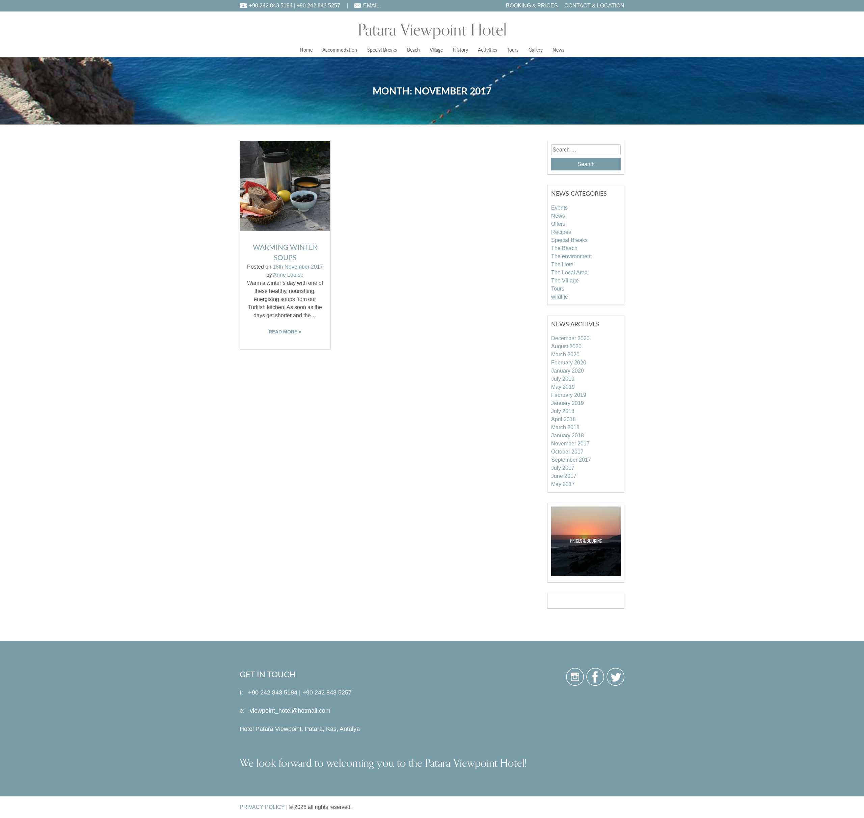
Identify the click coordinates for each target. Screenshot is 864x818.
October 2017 (567, 452)
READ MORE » (285, 331)
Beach (413, 49)
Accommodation (339, 49)
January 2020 (567, 371)
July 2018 (562, 411)
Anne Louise (288, 275)
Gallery (536, 49)
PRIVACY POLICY (262, 807)
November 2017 (570, 443)
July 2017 (562, 468)
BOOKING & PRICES (532, 5)
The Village (565, 280)
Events (559, 208)
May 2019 (563, 387)
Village (436, 49)
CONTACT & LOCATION (594, 5)
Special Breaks (382, 49)
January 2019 (567, 403)
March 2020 (565, 354)
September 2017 (571, 460)
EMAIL (371, 5)
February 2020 (568, 362)
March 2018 (565, 427)
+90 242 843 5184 (271, 5)
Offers (558, 224)
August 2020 (566, 346)
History (460, 49)
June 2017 (563, 476)
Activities (487, 49)
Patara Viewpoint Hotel (432, 30)
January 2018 (567, 435)
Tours (512, 49)
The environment (571, 256)
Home (306, 49)
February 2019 (568, 395)
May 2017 (563, 484)
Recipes (561, 232)
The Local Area (569, 272)
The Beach (564, 248)
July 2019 (562, 379)
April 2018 (563, 419)
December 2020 (570, 338)
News (558, 49)
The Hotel (563, 264)
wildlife (559, 297)
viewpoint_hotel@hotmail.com (290, 710)
